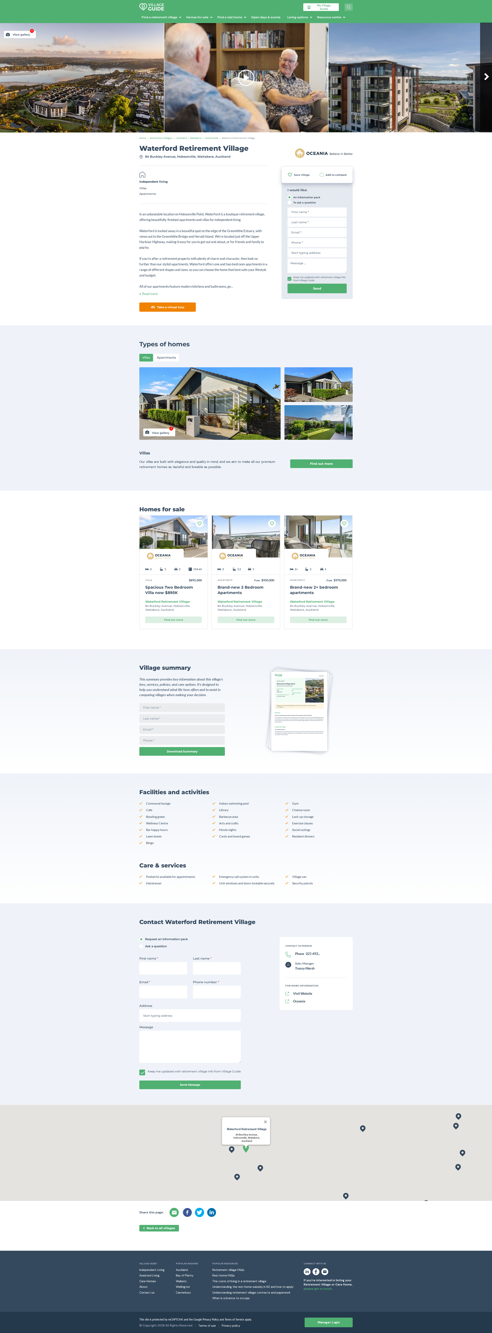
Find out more (321, 464)
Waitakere (196, 138)
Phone (307, 953)
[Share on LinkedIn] (211, 1212)
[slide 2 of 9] (174, 539)
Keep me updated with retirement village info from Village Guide (319, 279)
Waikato (181, 1281)
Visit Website (302, 993)
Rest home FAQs (223, 1275)
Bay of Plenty (184, 1275)
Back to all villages (161, 1228)
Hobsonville (211, 138)
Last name (202, 958)
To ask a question (304, 202)
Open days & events (265, 17)
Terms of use (207, 1325)
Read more (150, 294)
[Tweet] (199, 1212)
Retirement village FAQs (228, 1270)
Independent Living (152, 1270)
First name (148, 958)
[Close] (265, 1121)
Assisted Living (149, 1275)
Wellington (183, 1287)
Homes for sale (197, 17)
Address (145, 1005)
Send (317, 288)
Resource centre (329, 17)
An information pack (306, 197)
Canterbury (183, 1293)
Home (142, 138)
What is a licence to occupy (231, 1298)
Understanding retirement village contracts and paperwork (251, 1293)
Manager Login (329, 1322)
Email (144, 982)
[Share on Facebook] (187, 1212)
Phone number (206, 982)
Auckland (181, 138)
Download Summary (182, 751)
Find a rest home (229, 17)
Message (146, 1027)
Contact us (147, 1293)
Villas (146, 357)
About (143, 1287)
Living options (297, 17)
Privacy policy (231, 1325)
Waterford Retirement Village (167, 601)
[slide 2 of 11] (318, 539)
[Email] (175, 1212)
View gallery (23, 33)
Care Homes (147, 1281)
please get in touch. (318, 1289)
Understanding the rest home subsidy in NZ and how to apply (252, 1287)
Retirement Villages (161, 138)
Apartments (166, 357)
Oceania (299, 1001)
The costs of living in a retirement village (239, 1281)
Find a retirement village (159, 17)
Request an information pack (166, 939)
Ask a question (156, 946)
